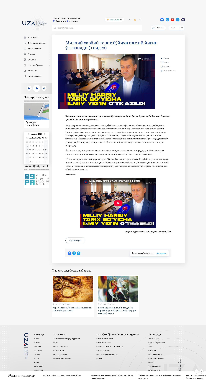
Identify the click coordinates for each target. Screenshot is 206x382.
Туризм (37, 354)
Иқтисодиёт (39, 366)
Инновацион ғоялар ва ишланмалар (109, 346)
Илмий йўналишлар (103, 342)
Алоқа (150, 346)
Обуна (55, 342)
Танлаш (169, 62)
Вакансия (151, 362)
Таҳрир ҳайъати (102, 350)
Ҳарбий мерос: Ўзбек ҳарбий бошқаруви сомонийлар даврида (72, 309)
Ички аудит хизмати (156, 358)
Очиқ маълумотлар (155, 354)
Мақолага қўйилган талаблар (107, 354)
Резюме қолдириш (60, 346)
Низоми (99, 358)
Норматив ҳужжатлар (156, 342)
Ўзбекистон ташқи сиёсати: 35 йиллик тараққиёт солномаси (159, 376)
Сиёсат (36, 339)
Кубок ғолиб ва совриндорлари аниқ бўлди (62, 375)
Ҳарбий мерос (75, 240)
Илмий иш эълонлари (104, 339)
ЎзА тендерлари (154, 366)
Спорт (36, 358)
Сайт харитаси (58, 350)
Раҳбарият (152, 350)
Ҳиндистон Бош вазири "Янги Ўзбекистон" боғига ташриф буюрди (112, 376)
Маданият (38, 350)
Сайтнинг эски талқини (62, 358)
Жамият (166, 58)
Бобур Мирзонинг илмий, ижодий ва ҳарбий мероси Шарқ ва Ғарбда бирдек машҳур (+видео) (117, 310)
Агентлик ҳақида (154, 339)
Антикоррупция (154, 370)
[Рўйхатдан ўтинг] (53, 304)
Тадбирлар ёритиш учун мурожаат (66, 339)
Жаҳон (36, 362)
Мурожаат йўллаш (60, 354)
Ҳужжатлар (38, 370)
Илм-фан (37, 346)
